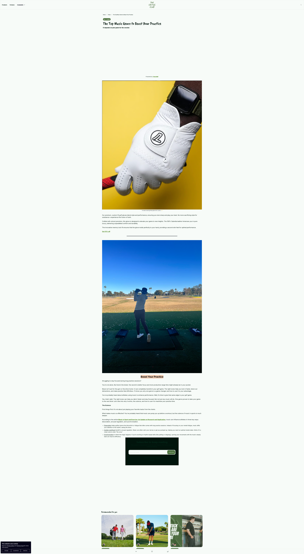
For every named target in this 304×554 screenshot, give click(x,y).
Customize (16, 550)
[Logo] (152, 5)
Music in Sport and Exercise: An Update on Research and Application (141, 419)
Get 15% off (106, 231)
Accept (6, 550)
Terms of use (20, 545)
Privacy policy (10, 545)
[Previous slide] (104, 534)
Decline (25, 550)
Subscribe (171, 452)
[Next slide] (200, 534)
